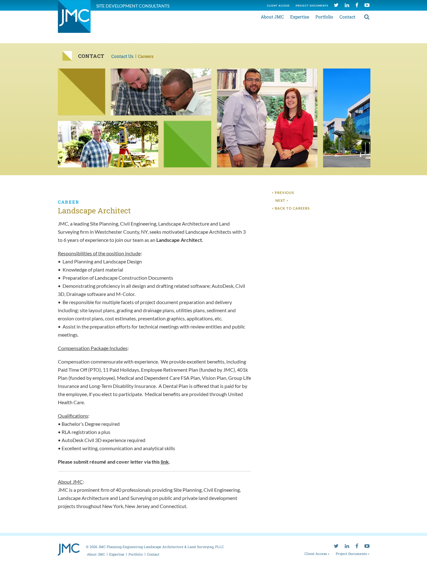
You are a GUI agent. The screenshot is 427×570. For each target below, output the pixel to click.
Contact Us (122, 56)
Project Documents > (352, 553)
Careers (145, 56)
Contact (347, 17)
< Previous (283, 193)
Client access (278, 5)
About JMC (272, 17)
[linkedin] (347, 5)
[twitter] (336, 5)
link (165, 462)
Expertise (299, 17)
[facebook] (356, 5)
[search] (366, 16)
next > (282, 200)
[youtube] (366, 5)
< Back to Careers (291, 208)
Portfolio (324, 17)
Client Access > (316, 553)
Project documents (312, 5)
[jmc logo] (74, 20)
